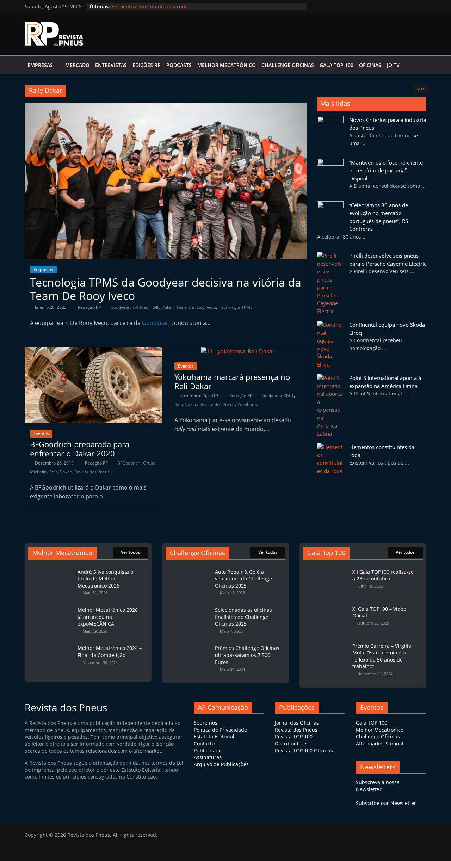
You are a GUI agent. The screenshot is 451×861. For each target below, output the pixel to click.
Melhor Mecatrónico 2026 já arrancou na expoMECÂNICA (108, 617)
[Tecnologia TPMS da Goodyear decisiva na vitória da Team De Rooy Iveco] (166, 107)
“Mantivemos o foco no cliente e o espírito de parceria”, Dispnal (386, 170)
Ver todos (130, 552)
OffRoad (140, 307)
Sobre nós (205, 722)
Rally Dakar (162, 307)
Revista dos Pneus (92, 472)
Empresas (40, 65)
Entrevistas (111, 65)
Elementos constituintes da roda (149, 7)
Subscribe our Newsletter (386, 803)
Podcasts (179, 65)
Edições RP (146, 65)
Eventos (41, 433)
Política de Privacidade (220, 729)
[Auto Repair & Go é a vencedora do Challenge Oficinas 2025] (188, 568)
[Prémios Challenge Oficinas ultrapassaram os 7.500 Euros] (188, 644)
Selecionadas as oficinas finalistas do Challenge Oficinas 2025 (243, 617)
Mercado (77, 65)
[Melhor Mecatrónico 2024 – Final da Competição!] (51, 644)
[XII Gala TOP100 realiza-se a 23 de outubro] (326, 568)
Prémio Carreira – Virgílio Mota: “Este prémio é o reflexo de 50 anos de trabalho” (381, 656)
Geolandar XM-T (278, 396)
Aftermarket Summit (380, 743)
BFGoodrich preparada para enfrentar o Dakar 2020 (79, 449)
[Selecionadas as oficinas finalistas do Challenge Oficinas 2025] (188, 606)
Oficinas (370, 65)
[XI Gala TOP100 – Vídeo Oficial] (326, 605)
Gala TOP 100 (371, 722)
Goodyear (120, 307)
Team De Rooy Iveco (196, 307)
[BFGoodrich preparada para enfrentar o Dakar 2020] (93, 351)
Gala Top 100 (336, 65)
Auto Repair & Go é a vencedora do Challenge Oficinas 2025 (243, 578)
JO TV (393, 65)
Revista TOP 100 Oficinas (304, 750)
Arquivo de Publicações (221, 764)
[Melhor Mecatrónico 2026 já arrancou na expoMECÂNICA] (51, 606)
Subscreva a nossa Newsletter (378, 786)
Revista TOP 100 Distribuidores (294, 740)
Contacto (204, 743)
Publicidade (208, 750)
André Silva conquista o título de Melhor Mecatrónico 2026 (105, 578)
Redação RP (90, 307)
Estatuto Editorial (214, 736)
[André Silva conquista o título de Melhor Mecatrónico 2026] (51, 568)
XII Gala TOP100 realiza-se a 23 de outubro (383, 575)
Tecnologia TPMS (236, 307)
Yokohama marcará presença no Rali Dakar (232, 381)
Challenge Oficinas (287, 65)
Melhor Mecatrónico (226, 65)
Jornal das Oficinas (297, 722)
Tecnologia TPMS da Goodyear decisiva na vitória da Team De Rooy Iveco (165, 289)
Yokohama (247, 404)
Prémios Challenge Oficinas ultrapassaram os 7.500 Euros (247, 655)
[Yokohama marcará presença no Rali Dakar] (238, 351)
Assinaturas (208, 757)
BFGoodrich (128, 463)
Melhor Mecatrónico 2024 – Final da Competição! (110, 651)
